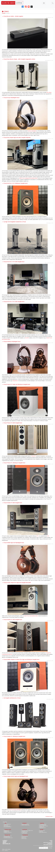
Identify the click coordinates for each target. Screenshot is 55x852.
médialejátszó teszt (25, 831)
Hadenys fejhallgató (32, 130)
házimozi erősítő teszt (25, 824)
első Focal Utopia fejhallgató (15, 809)
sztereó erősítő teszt (7, 824)
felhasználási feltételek (48, 844)
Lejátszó (24, 829)
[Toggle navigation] (44, 3)
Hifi (5, 823)
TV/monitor (25, 835)
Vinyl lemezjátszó (24, 833)
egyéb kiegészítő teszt (43, 832)
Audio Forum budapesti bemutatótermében (28, 178)
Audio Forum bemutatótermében (31, 615)
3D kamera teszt (42, 830)
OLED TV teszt (24, 838)
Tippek (5, 841)
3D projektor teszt (7, 836)
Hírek (4, 842)
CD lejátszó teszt (24, 832)
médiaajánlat (49, 843)
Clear (17, 380)
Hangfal (42, 823)
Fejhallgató (8, 829)
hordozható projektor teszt (8, 837)
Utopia (14, 380)
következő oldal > (49, 816)
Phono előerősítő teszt (7, 826)
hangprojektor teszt (42, 827)
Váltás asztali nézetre (6, 849)
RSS (51, 841)
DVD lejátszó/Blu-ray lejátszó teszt (27, 830)
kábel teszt (41, 831)
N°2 (48, 536)
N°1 (37, 536)
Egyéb (41, 829)
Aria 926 (27, 337)
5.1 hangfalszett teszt (42, 824)
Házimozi (24, 823)
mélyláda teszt (41, 826)
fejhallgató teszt (6, 830)
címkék (51, 840)
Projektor (7, 835)
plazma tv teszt (24, 836)
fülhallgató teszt (6, 831)
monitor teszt (24, 837)
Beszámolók (6, 843)
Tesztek (5, 822)
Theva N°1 (33, 456)
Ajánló (5, 840)
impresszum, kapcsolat (47, 842)
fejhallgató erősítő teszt (7, 832)
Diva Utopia (49, 92)
